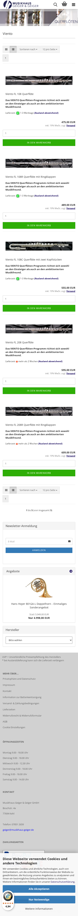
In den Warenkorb (39, 142)
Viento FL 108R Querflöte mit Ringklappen (30, 176)
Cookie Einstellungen (14, 727)
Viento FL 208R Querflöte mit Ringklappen (30, 425)
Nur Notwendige (39, 899)
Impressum (9, 685)
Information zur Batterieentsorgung (22, 697)
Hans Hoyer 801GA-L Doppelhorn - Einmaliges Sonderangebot (39, 605)
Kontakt (7, 691)
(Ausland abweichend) (46, 112)
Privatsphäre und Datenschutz (19, 678)
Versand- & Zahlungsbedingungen (21, 703)
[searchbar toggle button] (55, 4)
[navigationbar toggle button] (73, 4)
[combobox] (28, 49)
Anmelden (39, 550)
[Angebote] (70, 571)
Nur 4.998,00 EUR (39, 616)
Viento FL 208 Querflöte (19, 342)
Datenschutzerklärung (63, 881)
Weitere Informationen (39, 908)
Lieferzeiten (9, 709)
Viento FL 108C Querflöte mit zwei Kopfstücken (33, 259)
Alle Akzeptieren (39, 889)
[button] (6, 49)
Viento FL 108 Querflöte (19, 94)
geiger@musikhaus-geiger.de (18, 829)
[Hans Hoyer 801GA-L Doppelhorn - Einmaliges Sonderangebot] (39, 588)
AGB (5, 721)
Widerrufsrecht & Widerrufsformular (22, 715)
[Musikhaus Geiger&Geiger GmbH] (19, 4)
